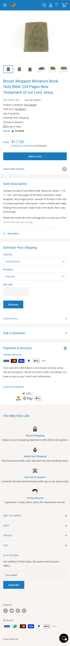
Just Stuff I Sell (11, 100)
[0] (64, 5)
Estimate (13, 304)
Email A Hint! (14, 126)
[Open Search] (44, 5)
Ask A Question (11, 113)
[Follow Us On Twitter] (11, 610)
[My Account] (50, 5)
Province (8, 269)
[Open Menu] (5, 5)
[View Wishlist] (57, 5)
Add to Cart (35, 156)
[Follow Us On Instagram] (18, 610)
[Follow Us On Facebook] (5, 610)
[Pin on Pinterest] (64, 169)
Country (7, 254)
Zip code (8, 284)
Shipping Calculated (22, 145)
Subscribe (13, 584)
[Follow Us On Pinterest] (24, 610)
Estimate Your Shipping (16, 117)
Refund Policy (10, 318)
